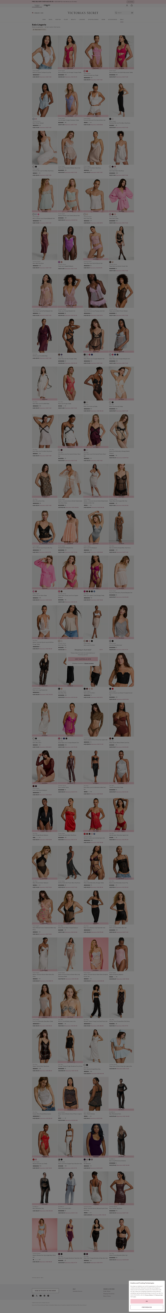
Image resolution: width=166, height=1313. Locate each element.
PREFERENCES (147, 1307)
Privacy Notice (149, 1295)
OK (147, 1301)
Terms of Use (159, 1295)
